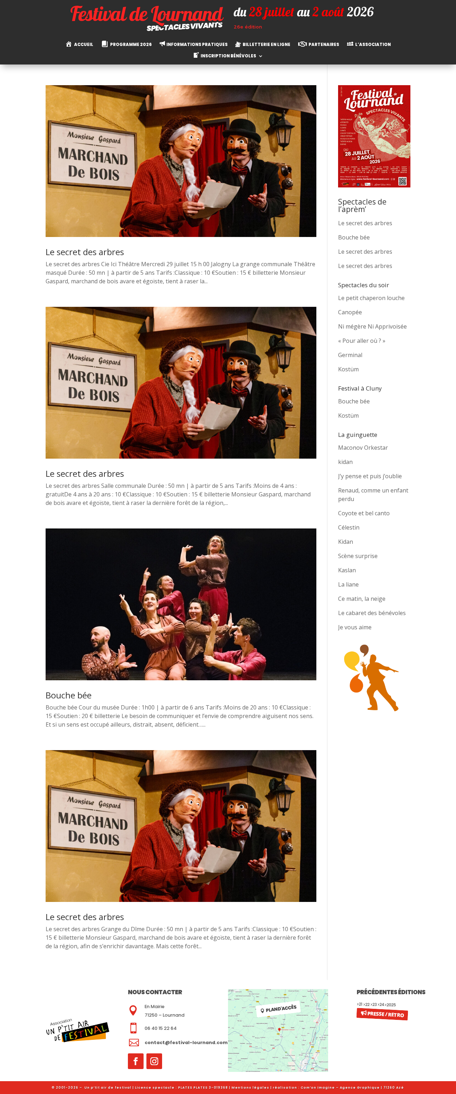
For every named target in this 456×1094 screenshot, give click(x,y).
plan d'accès (280, 1008)
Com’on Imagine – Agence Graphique (340, 1087)
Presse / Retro (385, 1014)
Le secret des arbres (85, 252)
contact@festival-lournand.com (186, 1042)
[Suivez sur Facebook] (136, 1061)
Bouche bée (69, 695)
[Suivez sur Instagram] (154, 1061)
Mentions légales (250, 1087)
